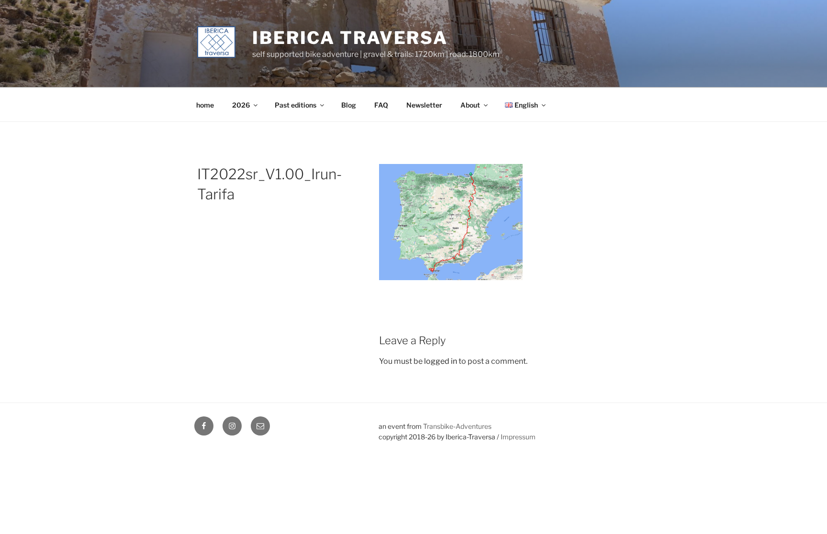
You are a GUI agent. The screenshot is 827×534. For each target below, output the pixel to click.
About (470, 105)
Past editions (295, 105)
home (205, 105)
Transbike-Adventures (457, 426)
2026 (241, 105)
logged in (440, 361)
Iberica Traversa (350, 37)
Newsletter (424, 105)
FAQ (381, 105)
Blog (348, 105)
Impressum (518, 437)
